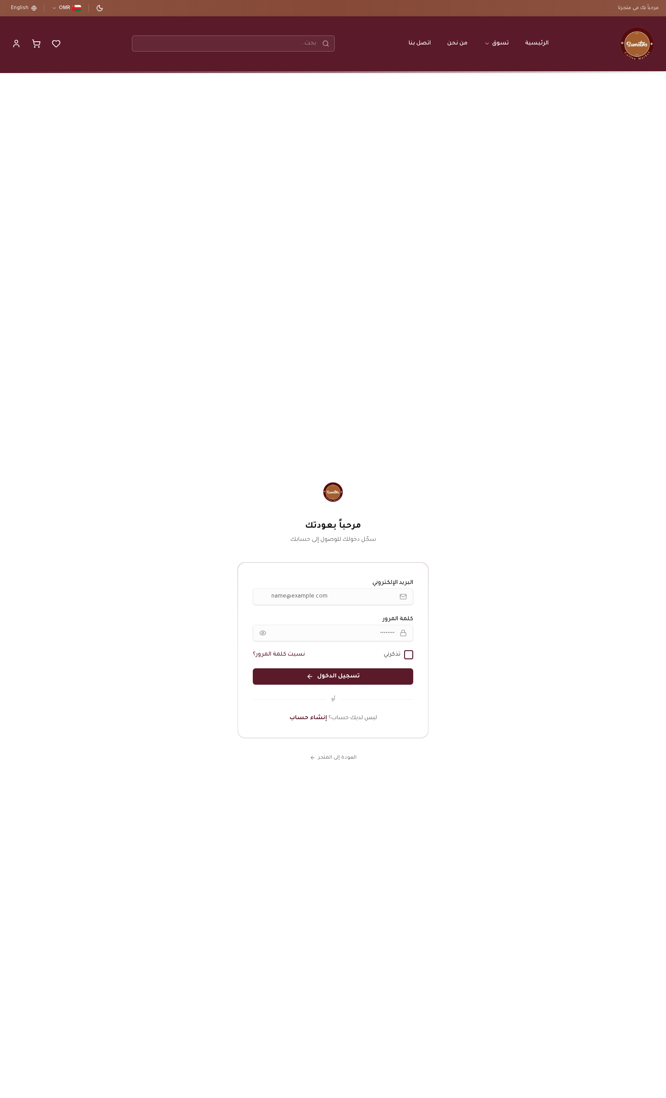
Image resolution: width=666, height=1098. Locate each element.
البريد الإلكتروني (392, 583)
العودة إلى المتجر (337, 757)
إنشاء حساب (308, 718)
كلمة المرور (397, 619)
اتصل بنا (420, 43)
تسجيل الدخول (338, 676)
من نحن (457, 43)
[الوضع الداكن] (99, 8)
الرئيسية (537, 43)
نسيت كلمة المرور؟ (279, 655)
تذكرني (392, 655)
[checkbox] (408, 654)
